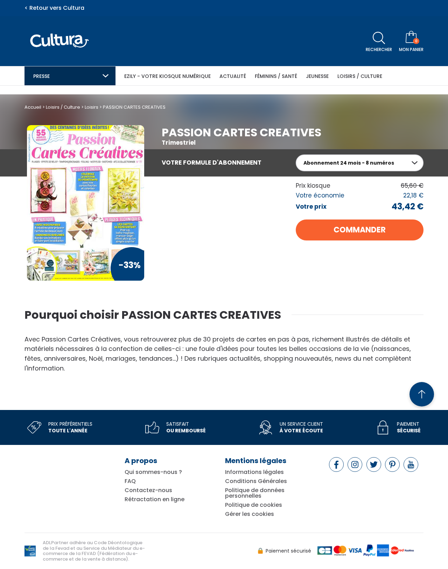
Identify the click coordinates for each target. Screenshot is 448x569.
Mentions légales (255, 460)
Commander (360, 229)
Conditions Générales (256, 481)
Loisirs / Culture (359, 76)
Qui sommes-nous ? (153, 472)
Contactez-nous (148, 490)
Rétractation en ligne (154, 499)
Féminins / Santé (276, 76)
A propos (141, 460)
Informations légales (254, 472)
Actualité (232, 76)
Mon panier (411, 49)
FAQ (130, 481)
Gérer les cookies (249, 514)
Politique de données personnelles (255, 493)
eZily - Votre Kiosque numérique (167, 76)
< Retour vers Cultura (54, 8)
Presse (41, 76)
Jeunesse (317, 76)
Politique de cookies (253, 505)
